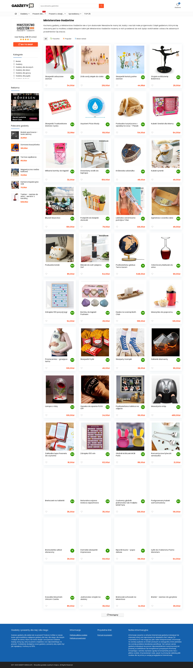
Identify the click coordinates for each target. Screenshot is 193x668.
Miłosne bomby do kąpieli (57, 170)
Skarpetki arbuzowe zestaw (54, 77)
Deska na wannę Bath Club (126, 313)
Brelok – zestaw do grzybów (164, 597)
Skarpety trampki (124, 359)
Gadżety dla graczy (23, 73)
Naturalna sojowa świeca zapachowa (89, 501)
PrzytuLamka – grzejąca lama (56, 360)
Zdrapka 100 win (87, 453)
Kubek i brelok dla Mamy (162, 123)
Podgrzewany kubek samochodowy (160, 501)
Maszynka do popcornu (162, 312)
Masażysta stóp (158, 406)
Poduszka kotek (52, 265)
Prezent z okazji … (56, 14)
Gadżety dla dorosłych (24, 67)
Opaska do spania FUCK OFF (91, 407)
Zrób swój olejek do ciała (91, 76)
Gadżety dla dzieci (23, 70)
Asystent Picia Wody (89, 123)
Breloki (18, 61)
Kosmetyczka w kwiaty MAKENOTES (126, 645)
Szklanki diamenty (159, 359)
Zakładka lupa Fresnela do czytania (56, 454)
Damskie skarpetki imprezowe (89, 550)
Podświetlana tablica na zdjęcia (127, 407)
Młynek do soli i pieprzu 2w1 (90, 266)
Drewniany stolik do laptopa (89, 171)
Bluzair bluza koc (52, 217)
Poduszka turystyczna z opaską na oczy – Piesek (127, 124)
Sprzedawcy (74, 14)
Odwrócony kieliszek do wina (162, 266)
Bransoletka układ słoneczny (53, 550)
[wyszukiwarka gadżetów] (101, 6)
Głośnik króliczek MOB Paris (125, 454)
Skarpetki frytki (87, 359)
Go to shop (26, 44)
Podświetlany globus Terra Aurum (125, 266)
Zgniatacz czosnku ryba (162, 217)
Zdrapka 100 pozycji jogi (56, 312)
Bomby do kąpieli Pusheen (88, 313)
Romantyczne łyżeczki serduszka (161, 454)
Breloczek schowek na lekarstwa (126, 598)
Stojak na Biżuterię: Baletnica (159, 77)
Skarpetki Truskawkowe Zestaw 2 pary (56, 124)
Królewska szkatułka (125, 170)
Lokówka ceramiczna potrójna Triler (125, 218)
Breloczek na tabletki (54, 500)
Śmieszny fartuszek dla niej (57, 644)
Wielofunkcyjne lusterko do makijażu (91, 645)
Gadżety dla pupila (23, 76)
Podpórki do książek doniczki (89, 218)
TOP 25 (87, 14)
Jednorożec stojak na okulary (90, 598)
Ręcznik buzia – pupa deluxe (125, 550)
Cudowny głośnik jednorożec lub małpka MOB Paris (126, 502)
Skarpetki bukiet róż (160, 644)
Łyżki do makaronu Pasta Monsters (162, 550)
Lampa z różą (51, 406)
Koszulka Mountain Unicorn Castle (53, 598)
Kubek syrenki (157, 170)
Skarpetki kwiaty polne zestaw (126, 77)
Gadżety (24, 14)
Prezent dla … (39, 13)
